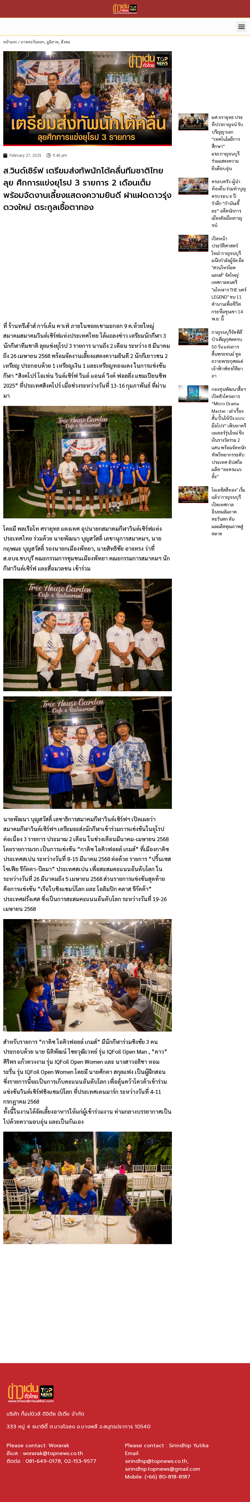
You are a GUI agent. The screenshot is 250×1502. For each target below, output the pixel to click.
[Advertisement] (87, 266)
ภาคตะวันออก (32, 41)
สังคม (65, 41)
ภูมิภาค (53, 41)
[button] (241, 26)
